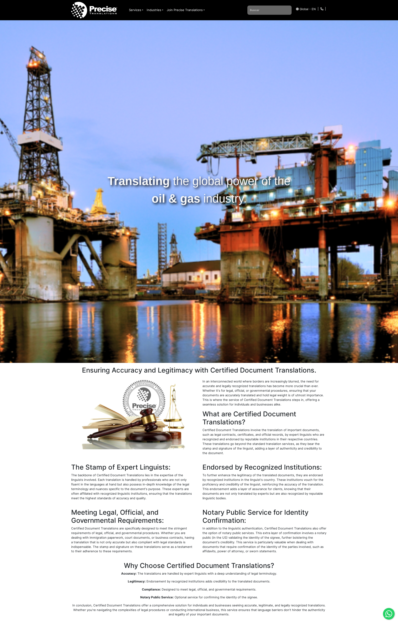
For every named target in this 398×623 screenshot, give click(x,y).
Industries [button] (154, 10)
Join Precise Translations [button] (185, 10)
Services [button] (135, 10)
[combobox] (269, 10)
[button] (305, 9)
